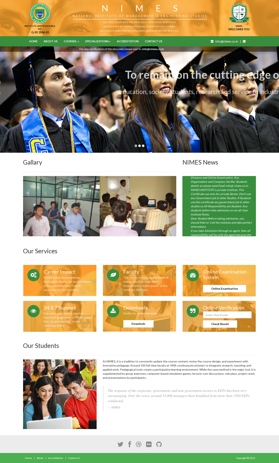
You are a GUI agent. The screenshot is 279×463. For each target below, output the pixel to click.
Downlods (138, 323)
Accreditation (128, 41)
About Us (51, 41)
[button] (34, 206)
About (40, 458)
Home (33, 41)
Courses (70, 41)
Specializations (97, 41)
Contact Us (153, 41)
